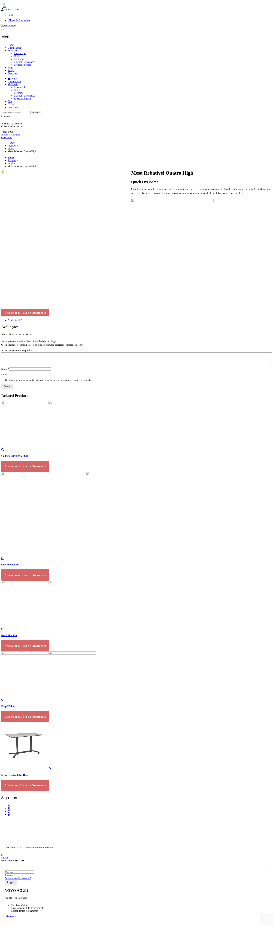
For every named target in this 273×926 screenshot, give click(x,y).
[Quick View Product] (2, 449)
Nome (5, 369)
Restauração (20, 53)
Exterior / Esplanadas (24, 62)
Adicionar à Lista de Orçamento (25, 312)
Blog (10, 67)
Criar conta (10, 916)
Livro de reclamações (12, 844)
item (19, 123)
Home (11, 45)
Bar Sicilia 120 (9, 635)
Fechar (4, 857)
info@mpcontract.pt (17, 828)
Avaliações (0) (15, 320)
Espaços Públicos (22, 64)
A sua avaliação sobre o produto (18, 350)
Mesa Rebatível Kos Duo (14, 775)
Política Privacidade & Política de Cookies (22, 838)
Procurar (36, 113)
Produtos (12, 145)
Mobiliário (13, 50)
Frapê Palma (8, 706)
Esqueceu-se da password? (18, 878)
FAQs (11, 70)
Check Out (6, 137)
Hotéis (17, 56)
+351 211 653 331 (19, 820)
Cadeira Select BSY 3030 (14, 456)
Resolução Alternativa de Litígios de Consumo (24, 841)
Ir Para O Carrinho (10, 134)
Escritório (19, 59)
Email (5, 374)
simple (11, 148)
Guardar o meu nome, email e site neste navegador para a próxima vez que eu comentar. (48, 380)
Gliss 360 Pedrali (10, 564)
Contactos (13, 73)
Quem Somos (14, 47)
